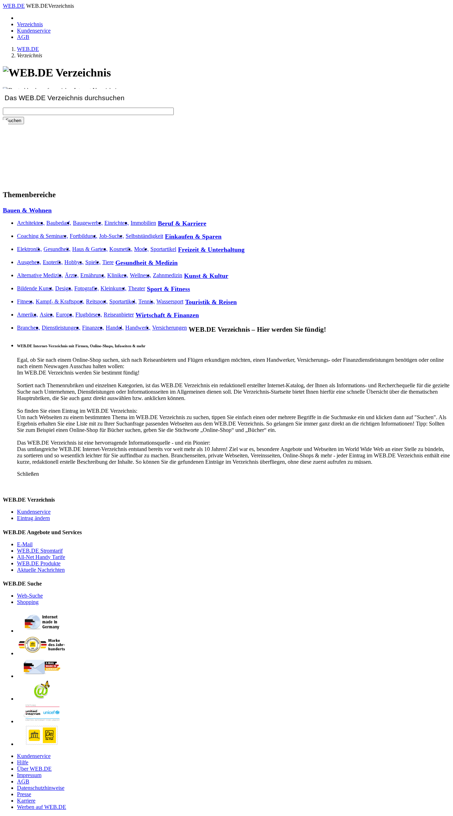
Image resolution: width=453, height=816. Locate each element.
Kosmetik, (120, 249)
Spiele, (93, 262)
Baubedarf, (58, 223)
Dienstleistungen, (61, 328)
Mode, (141, 249)
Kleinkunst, (113, 288)
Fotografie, (86, 288)
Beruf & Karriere (182, 223)
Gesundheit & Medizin (146, 262)
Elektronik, (29, 249)
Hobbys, (74, 262)
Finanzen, (93, 328)
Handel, (115, 328)
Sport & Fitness (168, 288)
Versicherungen (169, 328)
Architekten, (31, 223)
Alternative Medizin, (40, 275)
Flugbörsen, (88, 315)
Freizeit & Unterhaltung (211, 249)
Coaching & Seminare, (42, 236)
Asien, (47, 315)
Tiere (108, 262)
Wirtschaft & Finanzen (167, 315)
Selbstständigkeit (144, 236)
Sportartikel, (123, 301)
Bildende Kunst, (35, 288)
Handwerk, (137, 328)
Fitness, (25, 301)
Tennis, (146, 301)
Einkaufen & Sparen (193, 236)
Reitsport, (97, 301)
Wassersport (169, 301)
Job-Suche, (111, 236)
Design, (64, 288)
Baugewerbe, (88, 223)
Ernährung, (92, 275)
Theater (136, 288)
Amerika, (27, 315)
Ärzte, (72, 275)
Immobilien (143, 223)
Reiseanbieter (119, 315)
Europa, (65, 315)
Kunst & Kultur (206, 275)
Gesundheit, (57, 249)
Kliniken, (117, 275)
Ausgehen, (29, 262)
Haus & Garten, (90, 249)
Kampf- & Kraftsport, (60, 301)
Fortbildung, (83, 236)
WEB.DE (14, 6)
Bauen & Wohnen (27, 210)
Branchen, (28, 328)
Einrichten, (116, 223)
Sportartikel (163, 249)
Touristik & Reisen (211, 302)
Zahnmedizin (167, 275)
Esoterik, (53, 262)
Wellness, (140, 275)
